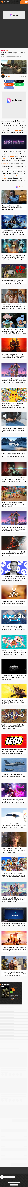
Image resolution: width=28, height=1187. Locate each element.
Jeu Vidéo (15, 2)
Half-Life (4, 158)
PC (11, 990)
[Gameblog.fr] (6, 2)
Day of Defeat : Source (14, 987)
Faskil (9, 76)
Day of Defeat (16, 130)
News (7, 50)
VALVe (11, 156)
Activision (4, 163)
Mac (14, 990)
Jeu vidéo (3, 50)
